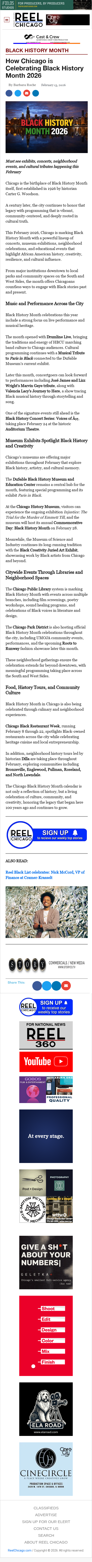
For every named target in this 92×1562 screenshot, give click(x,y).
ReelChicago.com (19, 1550)
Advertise (46, 1515)
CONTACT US (46, 1528)
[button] (6, 19)
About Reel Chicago (46, 1542)
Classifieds (46, 1508)
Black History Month (37, 50)
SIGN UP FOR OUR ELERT (46, 1522)
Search (46, 1535)
